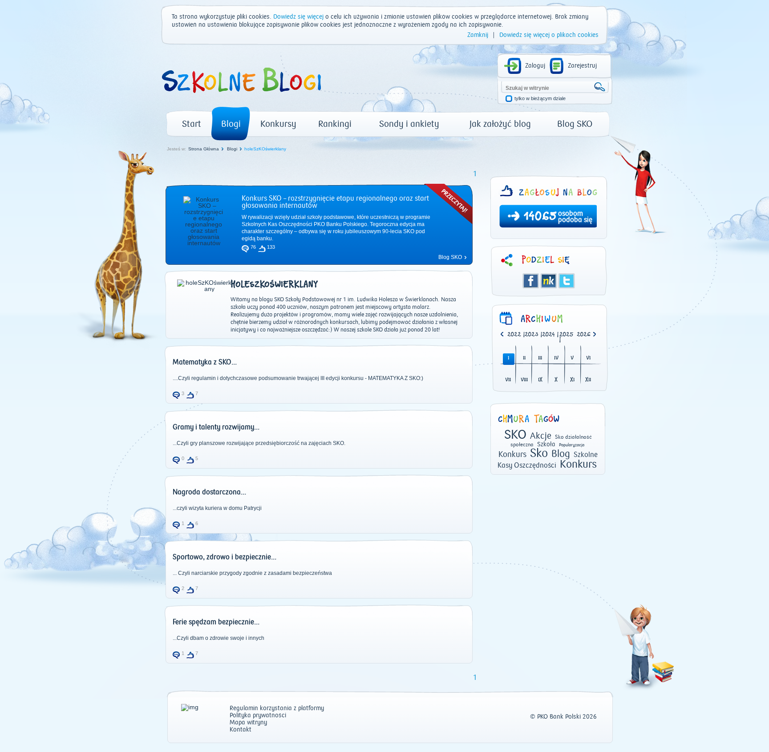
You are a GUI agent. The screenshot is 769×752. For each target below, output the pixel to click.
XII (588, 380)
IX (540, 380)
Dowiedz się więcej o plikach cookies (549, 35)
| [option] (516, 335)
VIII (524, 380)
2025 (566, 335)
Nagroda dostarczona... (209, 492)
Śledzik (548, 280)
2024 (548, 335)
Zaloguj (535, 65)
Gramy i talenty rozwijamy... (216, 427)
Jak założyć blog (500, 124)
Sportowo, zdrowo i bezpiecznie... (224, 557)
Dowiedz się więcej (298, 16)
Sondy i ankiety (409, 124)
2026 (584, 335)
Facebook (530, 280)
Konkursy (278, 124)
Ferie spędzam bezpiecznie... (216, 622)
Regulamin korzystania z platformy (277, 708)
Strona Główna (203, 148)
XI (572, 380)
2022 (514, 335)
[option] (585, 335)
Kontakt (240, 730)
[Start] (241, 96)
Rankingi (335, 124)
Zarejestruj (582, 65)
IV (556, 358)
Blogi (231, 124)
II (524, 358)
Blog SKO (574, 124)
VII (508, 380)
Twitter (566, 280)
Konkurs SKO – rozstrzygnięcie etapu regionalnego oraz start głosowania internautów (335, 202)
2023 (531, 335)
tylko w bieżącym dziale (540, 98)
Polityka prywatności (258, 715)
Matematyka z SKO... (205, 362)
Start (191, 124)
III (540, 358)
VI (588, 358)
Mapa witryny (248, 723)
